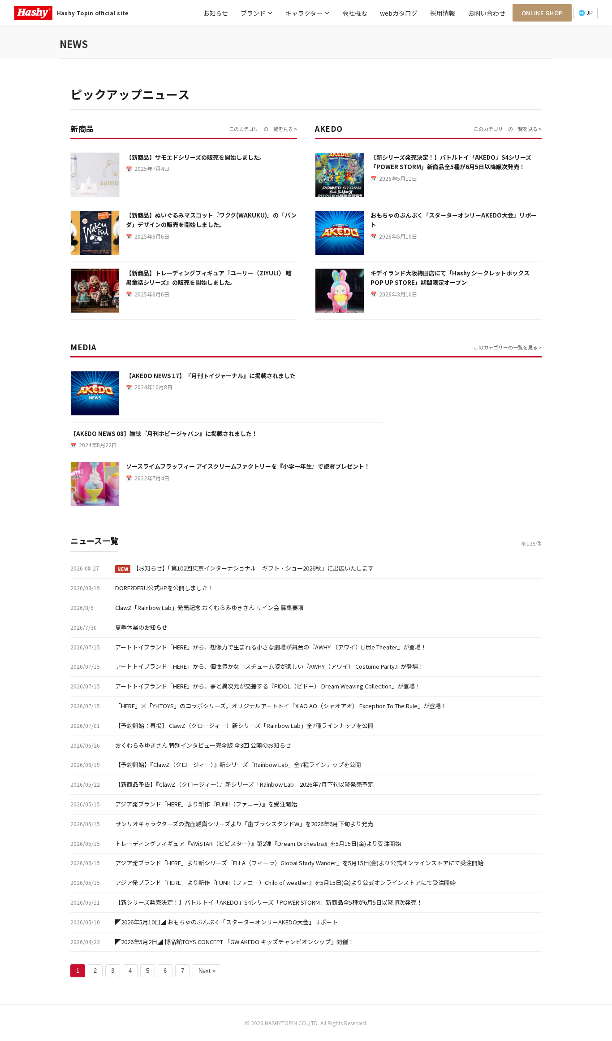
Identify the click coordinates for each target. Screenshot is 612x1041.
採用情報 (442, 13)
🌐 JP (585, 13)
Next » (206, 970)
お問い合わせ (486, 13)
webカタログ (399, 13)
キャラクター (304, 13)
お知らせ (215, 13)
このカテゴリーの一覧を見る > (263, 128)
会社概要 (354, 13)
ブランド (253, 13)
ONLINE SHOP (542, 13)
